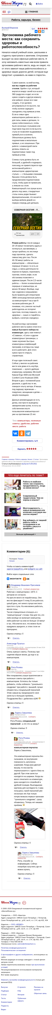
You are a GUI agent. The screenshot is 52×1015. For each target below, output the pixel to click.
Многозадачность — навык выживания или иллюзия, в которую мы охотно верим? (34, 511)
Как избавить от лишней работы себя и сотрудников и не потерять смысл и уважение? (34, 524)
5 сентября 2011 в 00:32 (15, 671)
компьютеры (23, 421)
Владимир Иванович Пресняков (25, 585)
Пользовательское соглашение (13, 950)
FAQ (19, 991)
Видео (3, 1009)
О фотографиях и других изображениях (17, 955)
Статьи (4, 995)
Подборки (5, 991)
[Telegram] (42, 31)
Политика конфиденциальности (13, 948)
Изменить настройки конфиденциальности (18, 980)
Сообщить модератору (31, 589)
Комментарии (6, 1002)
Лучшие (12, 561)
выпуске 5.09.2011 (29, 464)
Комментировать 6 (27, 441)
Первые (20, 559)
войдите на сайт (35, 569)
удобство (25, 424)
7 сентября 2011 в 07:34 (26, 856)
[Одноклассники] (39, 31)
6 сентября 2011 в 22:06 (15, 647)
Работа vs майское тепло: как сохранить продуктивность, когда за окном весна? (34, 485)
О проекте (22, 987)
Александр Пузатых (16, 644)
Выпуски (4, 987)
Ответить (16, 638)
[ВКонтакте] (36, 31)
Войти (40, 4)
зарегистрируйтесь (15, 569)
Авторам (21, 995)
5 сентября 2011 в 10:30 (18, 717)
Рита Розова (16, 667)
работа (22, 426)
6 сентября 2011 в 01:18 (22, 742)
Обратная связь (40, 993)
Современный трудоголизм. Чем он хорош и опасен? (33, 498)
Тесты (3, 998)
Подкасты (5, 1006)
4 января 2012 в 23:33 (14, 589)
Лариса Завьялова (23, 713)
